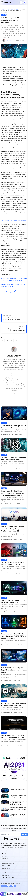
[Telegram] (10, 886)
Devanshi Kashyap (8, 434)
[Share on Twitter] (7, 340)
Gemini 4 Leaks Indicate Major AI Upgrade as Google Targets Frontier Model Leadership (12, 529)
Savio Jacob (10, 40)
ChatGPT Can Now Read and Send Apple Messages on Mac (13, 458)
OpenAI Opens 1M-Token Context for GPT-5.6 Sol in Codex (13, 601)
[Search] (24, 2)
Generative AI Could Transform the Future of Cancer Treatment (13, 319)
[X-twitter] (4, 886)
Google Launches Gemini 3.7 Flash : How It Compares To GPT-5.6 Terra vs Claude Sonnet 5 (13, 636)
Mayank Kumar (7, 503)
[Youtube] (15, 886)
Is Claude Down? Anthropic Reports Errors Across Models (14, 427)
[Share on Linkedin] (16, 340)
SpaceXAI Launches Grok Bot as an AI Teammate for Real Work (13, 705)
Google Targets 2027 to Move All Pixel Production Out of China (12, 563)
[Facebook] (2, 886)
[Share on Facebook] (2, 340)
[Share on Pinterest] (12, 340)
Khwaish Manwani (7, 539)
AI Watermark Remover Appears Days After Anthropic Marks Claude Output (14, 670)
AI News (16, 9)
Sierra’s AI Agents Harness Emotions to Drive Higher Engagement (14, 330)
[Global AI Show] (14, 767)
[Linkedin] (7, 886)
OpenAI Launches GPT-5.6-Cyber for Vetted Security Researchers (13, 736)
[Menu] (21, 2)
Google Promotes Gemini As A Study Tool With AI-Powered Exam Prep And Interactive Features (13, 493)
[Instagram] (12, 886)
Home (2, 9)
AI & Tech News (9, 9)
